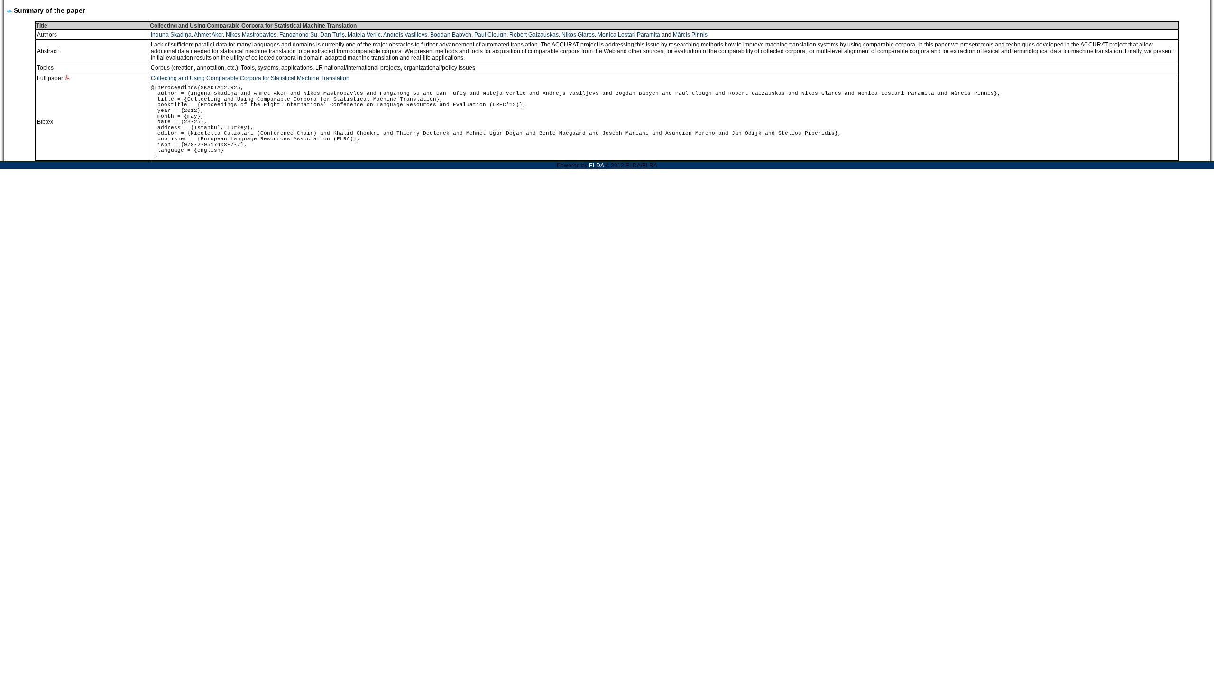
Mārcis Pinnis (690, 34)
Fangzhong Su (298, 34)
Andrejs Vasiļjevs (405, 34)
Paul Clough (490, 34)
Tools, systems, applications (277, 68)
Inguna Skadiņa (171, 34)
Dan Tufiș (332, 34)
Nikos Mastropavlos (251, 34)
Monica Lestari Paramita (629, 34)
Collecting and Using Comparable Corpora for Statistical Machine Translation (250, 78)
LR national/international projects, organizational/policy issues (395, 68)
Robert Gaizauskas (534, 34)
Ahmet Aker (208, 34)
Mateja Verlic (364, 34)
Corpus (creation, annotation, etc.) (194, 68)
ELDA (596, 165)
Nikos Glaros (578, 34)
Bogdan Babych (450, 34)
